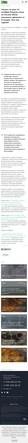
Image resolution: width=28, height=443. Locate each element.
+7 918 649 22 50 (12, 382)
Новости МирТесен (6, 369)
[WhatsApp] (8, 249)
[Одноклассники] (4, 249)
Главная (3, 5)
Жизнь (8, 5)
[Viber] (6, 249)
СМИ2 (3, 262)
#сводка (5, 255)
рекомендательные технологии (8, 423)
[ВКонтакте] (2, 249)
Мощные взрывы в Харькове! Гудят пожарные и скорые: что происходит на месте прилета (13, 235)
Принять (14, 440)
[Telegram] (10, 249)
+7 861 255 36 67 (11, 385)
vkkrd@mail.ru (7, 388)
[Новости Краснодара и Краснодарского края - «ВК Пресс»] (4, 2)
